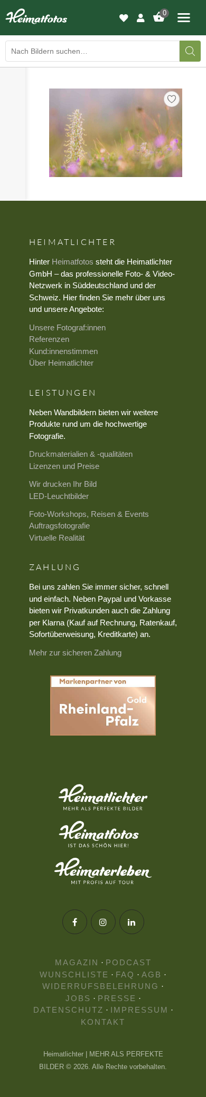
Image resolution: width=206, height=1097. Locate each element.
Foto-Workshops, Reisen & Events (89, 514)
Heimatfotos (72, 261)
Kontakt (103, 1021)
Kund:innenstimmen (63, 351)
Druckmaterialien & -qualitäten (81, 453)
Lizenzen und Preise (64, 466)
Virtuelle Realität (57, 537)
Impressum (139, 1009)
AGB (152, 974)
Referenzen (49, 339)
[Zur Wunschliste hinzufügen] (172, 99)
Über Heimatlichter (61, 362)
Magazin (77, 962)
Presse (117, 998)
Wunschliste (74, 974)
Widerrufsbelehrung (100, 986)
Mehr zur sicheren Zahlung (75, 652)
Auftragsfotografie (59, 525)
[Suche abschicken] (190, 51)
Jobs (78, 998)
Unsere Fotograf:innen (67, 327)
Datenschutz (68, 1009)
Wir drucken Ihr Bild (63, 483)
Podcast (129, 962)
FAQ (125, 974)
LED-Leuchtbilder (59, 496)
